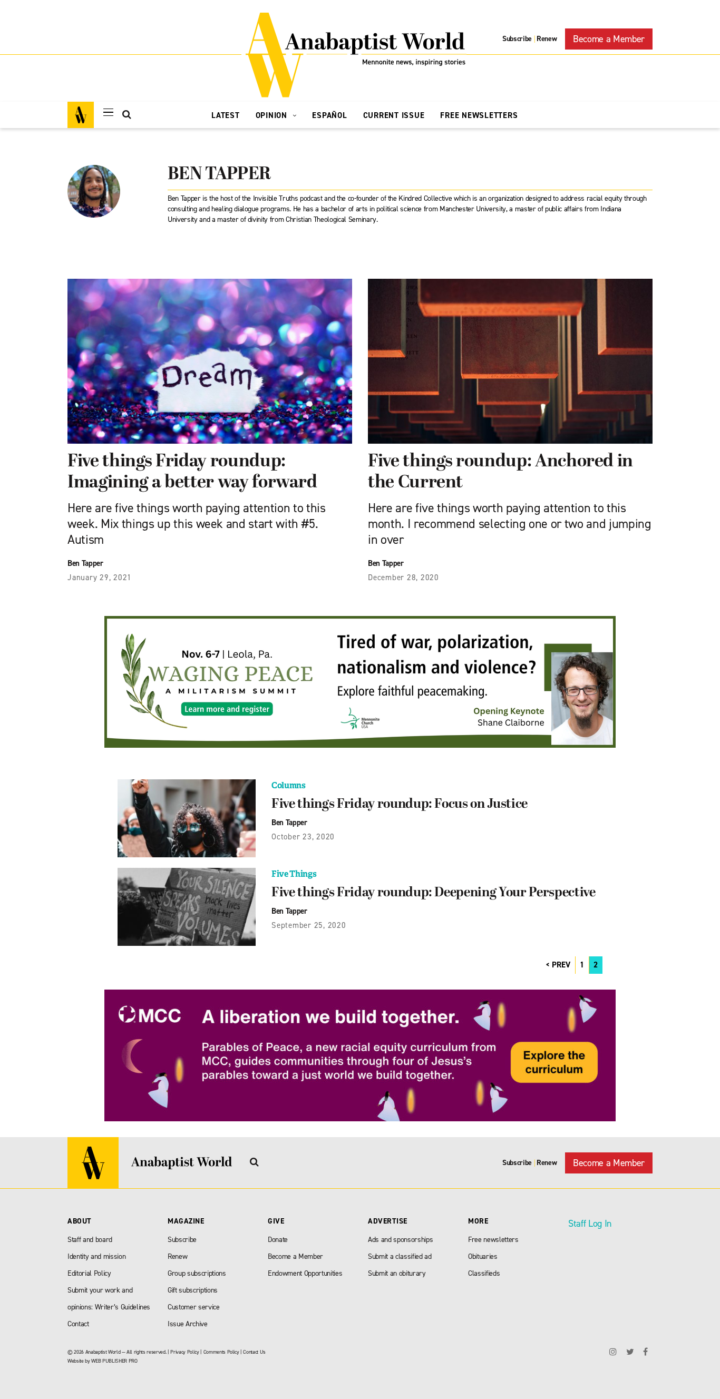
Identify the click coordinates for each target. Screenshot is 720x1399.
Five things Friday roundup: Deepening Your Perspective (433, 893)
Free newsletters (493, 1240)
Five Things (293, 873)
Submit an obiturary (397, 1273)
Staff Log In (589, 1223)
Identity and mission (96, 1256)
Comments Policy (221, 1351)
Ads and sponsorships (400, 1240)
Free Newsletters (479, 115)
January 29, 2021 (99, 577)
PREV (561, 965)
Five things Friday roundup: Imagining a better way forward (192, 472)
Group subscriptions (197, 1273)
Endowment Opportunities (305, 1273)
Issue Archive (188, 1324)
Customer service (194, 1307)
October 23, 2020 (303, 836)
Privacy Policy (184, 1351)
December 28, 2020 (403, 577)
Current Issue (394, 115)
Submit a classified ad (400, 1256)
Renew (547, 39)
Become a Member (609, 39)
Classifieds (484, 1273)
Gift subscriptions (193, 1290)
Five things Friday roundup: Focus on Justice (399, 804)
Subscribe (517, 39)
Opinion (273, 115)
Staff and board (89, 1240)
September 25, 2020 (308, 925)
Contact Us (254, 1351)
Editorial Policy (89, 1273)
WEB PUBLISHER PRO (114, 1360)
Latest (225, 115)
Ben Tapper (85, 563)
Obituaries (483, 1256)
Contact (78, 1324)
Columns (288, 785)
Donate (278, 1240)
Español (329, 115)
